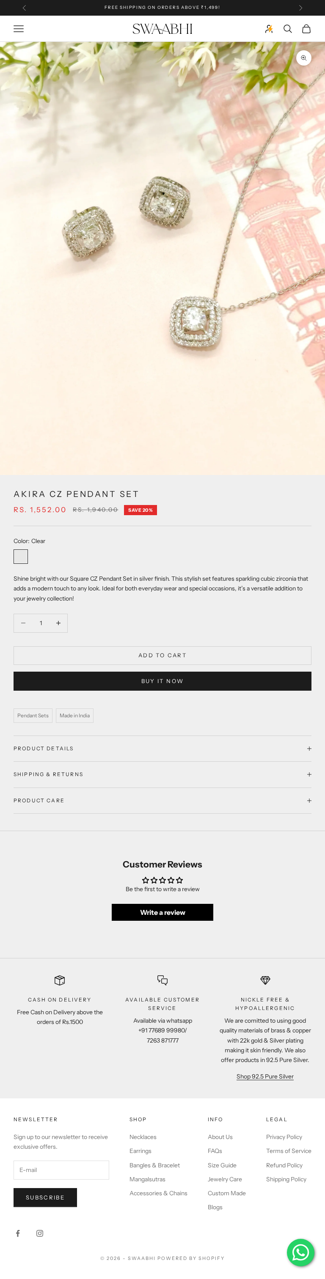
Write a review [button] (162, 912)
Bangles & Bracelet (154, 1165)
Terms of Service (288, 1151)
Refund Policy (284, 1165)
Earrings (140, 1151)
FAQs (215, 1151)
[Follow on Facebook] (18, 1233)
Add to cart (162, 655)
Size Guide (222, 1165)
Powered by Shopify (191, 1258)
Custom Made (227, 1193)
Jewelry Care (225, 1179)
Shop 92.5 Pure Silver (265, 1076)
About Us (220, 1137)
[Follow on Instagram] (40, 1233)
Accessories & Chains (158, 1193)
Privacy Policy (284, 1137)
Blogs (215, 1207)
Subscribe (45, 1197)
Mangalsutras (147, 1179)
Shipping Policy (286, 1179)
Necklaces (143, 1137)
